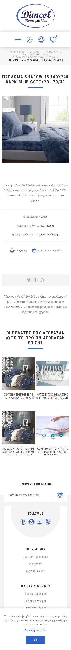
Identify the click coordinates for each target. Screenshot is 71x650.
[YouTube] (39, 521)
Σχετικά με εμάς (35, 571)
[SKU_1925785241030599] (18, 427)
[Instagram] (31, 521)
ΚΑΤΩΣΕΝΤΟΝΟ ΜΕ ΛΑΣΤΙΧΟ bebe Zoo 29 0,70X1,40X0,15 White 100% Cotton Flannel (52, 399)
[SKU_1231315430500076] (52, 427)
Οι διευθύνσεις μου (36, 601)
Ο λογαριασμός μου (35, 593)
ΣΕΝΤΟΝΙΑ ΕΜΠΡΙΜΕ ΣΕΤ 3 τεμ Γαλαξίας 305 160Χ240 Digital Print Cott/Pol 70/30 (18, 399)
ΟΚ (35, 640)
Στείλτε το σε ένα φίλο (50, 250)
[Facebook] (23, 521)
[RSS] (47, 521)
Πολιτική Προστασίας (35, 556)
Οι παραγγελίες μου (36, 608)
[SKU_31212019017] (52, 373)
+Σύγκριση (21, 250)
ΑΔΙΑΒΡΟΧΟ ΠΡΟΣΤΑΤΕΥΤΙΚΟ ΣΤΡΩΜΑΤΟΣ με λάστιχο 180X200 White (52, 452)
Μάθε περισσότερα (35, 630)
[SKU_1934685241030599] (18, 373)
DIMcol (44, 216)
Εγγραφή (60, 495)
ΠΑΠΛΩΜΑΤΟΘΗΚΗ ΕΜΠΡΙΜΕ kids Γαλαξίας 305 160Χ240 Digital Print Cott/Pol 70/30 (18, 453)
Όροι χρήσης (35, 564)
